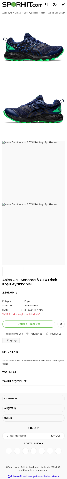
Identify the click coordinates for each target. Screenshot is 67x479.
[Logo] (22, 4)
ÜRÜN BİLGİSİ (10, 352)
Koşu (27, 301)
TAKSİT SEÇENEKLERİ (14, 381)
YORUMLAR (9, 372)
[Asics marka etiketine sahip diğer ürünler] (13, 271)
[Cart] (63, 4)
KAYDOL (55, 435)
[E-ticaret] (33, 476)
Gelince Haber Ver (29, 324)
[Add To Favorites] (12, 333)
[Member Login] (54, 4)
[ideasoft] (15, 476)
